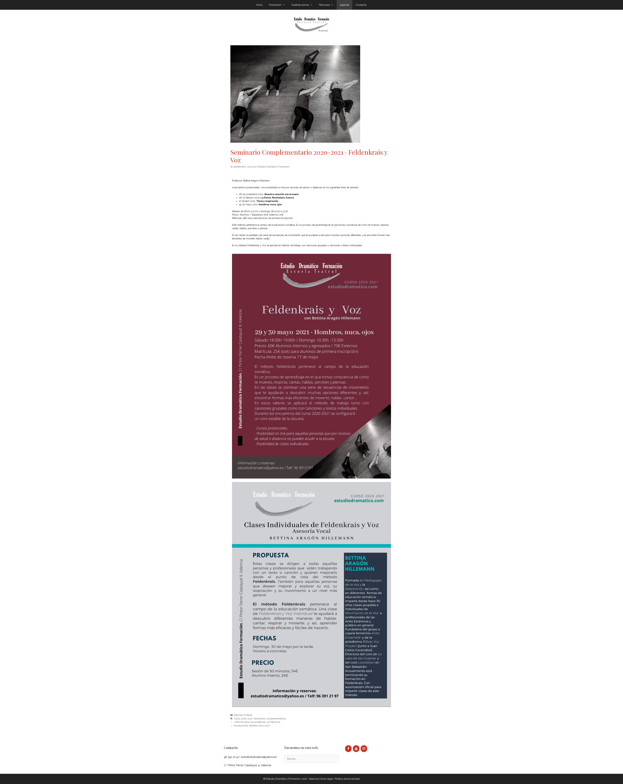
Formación (275, 4)
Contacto (361, 4)
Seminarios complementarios (270, 718)
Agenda (344, 4)
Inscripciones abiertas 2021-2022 (252, 725)
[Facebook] (348, 748)
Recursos (324, 4)
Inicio (260, 4)
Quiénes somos (300, 4)
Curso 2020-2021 (243, 718)
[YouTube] (356, 748)
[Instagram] (364, 748)
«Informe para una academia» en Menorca (257, 722)
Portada (248, 715)
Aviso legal (326, 778)
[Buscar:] (311, 758)
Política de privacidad (347, 778)
